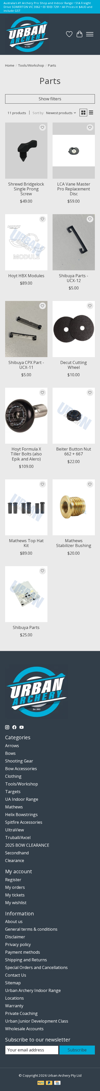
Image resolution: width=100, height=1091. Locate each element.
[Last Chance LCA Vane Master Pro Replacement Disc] (74, 150)
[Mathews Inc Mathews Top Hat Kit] (26, 507)
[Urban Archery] (27, 34)
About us (14, 921)
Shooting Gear (19, 761)
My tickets (15, 895)
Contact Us (15, 975)
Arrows (12, 745)
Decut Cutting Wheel (73, 365)
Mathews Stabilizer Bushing (73, 543)
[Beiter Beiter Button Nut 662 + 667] (74, 416)
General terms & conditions (31, 929)
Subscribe (77, 1050)
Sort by (38, 113)
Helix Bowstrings (21, 814)
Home (9, 65)
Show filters (50, 99)
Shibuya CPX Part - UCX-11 (26, 365)
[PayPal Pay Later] (49, 1083)
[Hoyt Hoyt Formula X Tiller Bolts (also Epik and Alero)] (26, 416)
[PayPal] (40, 1083)
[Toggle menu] (90, 34)
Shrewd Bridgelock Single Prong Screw (26, 189)
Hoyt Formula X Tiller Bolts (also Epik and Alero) (26, 454)
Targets (13, 791)
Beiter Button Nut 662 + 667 (73, 451)
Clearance (14, 860)
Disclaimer (15, 937)
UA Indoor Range (21, 799)
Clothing (13, 776)
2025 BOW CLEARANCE (27, 845)
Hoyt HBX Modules (26, 275)
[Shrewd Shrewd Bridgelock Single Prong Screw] (26, 150)
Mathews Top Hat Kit (26, 543)
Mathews (14, 807)
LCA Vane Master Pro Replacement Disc (73, 189)
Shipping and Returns (26, 960)
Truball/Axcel (18, 837)
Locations (14, 998)
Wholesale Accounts (24, 1029)
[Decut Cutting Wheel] (74, 329)
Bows (10, 753)
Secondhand (17, 853)
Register (13, 879)
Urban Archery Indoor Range (33, 990)
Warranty (14, 1006)
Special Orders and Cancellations (36, 967)
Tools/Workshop (31, 65)
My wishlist (15, 902)
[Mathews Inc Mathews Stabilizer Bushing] (74, 507)
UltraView (14, 830)
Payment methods (22, 952)
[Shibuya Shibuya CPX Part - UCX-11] (26, 329)
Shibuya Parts (26, 627)
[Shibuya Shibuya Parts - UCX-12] (74, 242)
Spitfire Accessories (23, 822)
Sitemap (13, 983)
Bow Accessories (21, 768)
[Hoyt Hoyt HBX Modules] (26, 242)
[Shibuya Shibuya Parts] (26, 594)
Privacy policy (18, 944)
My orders (15, 887)
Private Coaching (21, 1013)
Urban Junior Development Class (36, 1021)
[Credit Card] (57, 1083)
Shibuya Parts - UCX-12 (73, 278)
